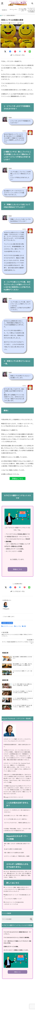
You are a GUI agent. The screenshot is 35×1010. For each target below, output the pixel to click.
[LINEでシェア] (30, 51)
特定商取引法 (4, 10)
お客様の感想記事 (7, 623)
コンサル (18, 626)
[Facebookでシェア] (10, 51)
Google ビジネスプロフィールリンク (14, 797)
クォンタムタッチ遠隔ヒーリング (13, 898)
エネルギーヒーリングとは (11, 904)
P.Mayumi (21, 23)
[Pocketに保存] (25, 51)
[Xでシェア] (6, 587)
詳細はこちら (17, 569)
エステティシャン (8, 626)
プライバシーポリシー (13, 10)
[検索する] (31, 919)
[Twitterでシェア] (5, 51)
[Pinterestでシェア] (15, 51)
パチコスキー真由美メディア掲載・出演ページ (22, 10)
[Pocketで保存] (24, 587)
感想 (24, 626)
